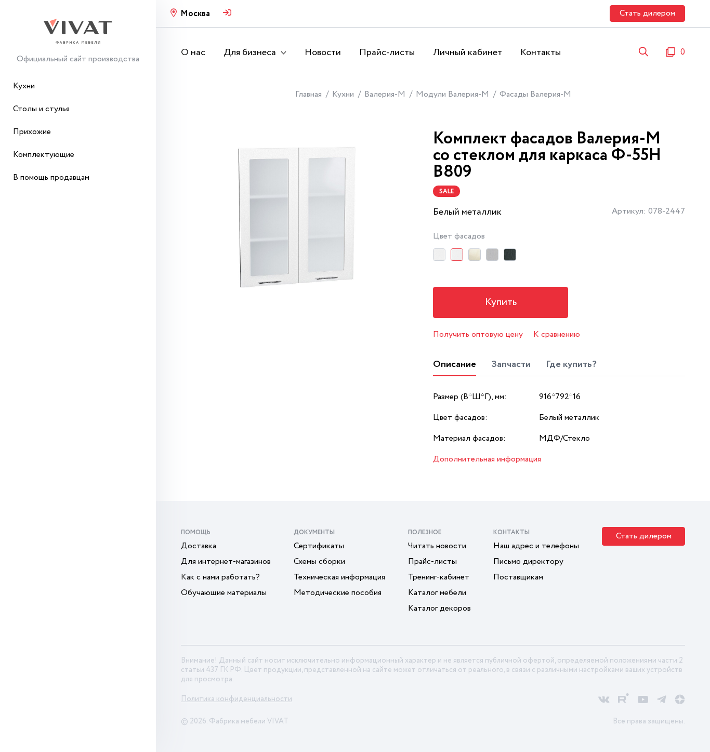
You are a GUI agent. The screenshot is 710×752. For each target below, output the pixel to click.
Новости (323, 52)
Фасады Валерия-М (535, 94)
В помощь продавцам (51, 177)
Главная (308, 94)
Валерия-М (384, 94)
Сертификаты (319, 546)
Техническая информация (339, 577)
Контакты (540, 52)
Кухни (24, 86)
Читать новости (437, 546)
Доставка (198, 546)
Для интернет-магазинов (226, 562)
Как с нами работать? (220, 577)
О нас (193, 52)
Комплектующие (43, 155)
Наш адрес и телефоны (536, 546)
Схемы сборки (319, 562)
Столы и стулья (41, 109)
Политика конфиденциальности (236, 699)
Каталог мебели (437, 593)
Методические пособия (338, 593)
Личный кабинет (467, 52)
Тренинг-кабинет (438, 577)
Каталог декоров (439, 608)
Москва (195, 13)
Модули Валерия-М (452, 94)
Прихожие (32, 132)
